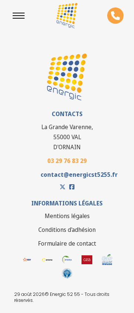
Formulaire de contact (67, 243)
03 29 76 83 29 (67, 161)
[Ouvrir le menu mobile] (19, 16)
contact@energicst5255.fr (79, 174)
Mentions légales (67, 216)
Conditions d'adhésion (67, 230)
